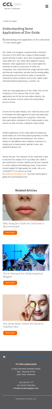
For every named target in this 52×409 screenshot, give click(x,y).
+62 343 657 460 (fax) (26, 385)
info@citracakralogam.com (16, 174)
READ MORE (11, 233)
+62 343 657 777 (26, 382)
